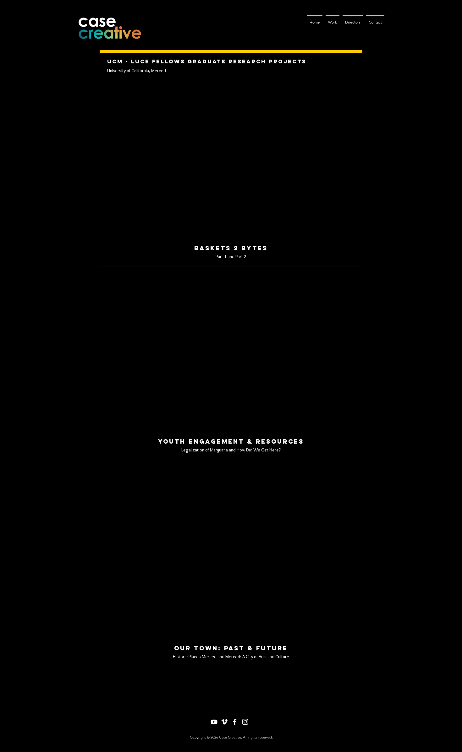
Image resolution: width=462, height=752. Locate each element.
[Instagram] (245, 722)
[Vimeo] (224, 722)
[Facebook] (235, 722)
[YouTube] (214, 722)
